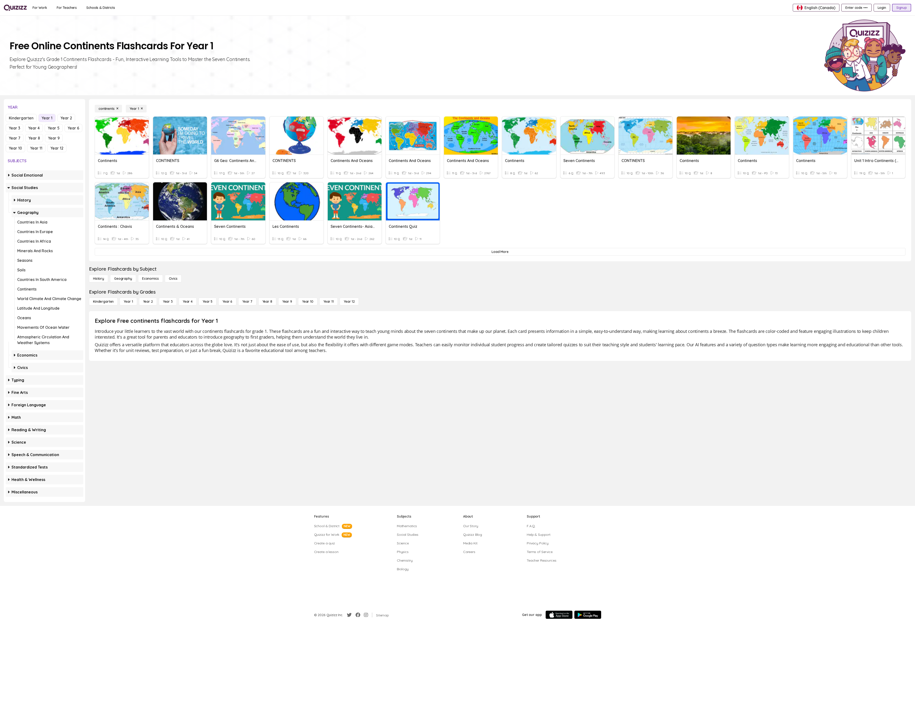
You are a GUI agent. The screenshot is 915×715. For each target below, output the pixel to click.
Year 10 (15, 148)
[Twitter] (349, 615)
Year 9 (54, 138)
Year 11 (36, 148)
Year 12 (56, 148)
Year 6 (73, 128)
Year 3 (14, 128)
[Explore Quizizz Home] (15, 8)
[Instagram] (366, 615)
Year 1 (47, 118)
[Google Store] (587, 615)
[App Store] (559, 615)
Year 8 (34, 138)
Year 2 (66, 118)
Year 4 (34, 128)
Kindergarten (21, 118)
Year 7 (14, 138)
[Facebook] (357, 615)
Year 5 (54, 128)
